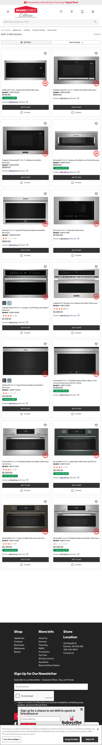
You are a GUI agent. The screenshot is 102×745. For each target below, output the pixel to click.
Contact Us (68, 653)
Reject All (90, 739)
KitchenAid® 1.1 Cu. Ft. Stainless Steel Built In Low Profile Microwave (76, 160)
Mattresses (19, 648)
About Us (43, 638)
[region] (51, 735)
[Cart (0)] (93, 11)
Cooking (27, 30)
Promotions (44, 651)
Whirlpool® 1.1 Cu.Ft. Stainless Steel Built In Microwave (20, 90)
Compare (27, 112)
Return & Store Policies (49, 665)
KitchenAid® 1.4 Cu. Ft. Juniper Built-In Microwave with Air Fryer (74, 462)
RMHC (42, 648)
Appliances (17, 30)
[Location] (72, 11)
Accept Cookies (71, 739)
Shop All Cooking (38, 30)
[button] (8, 11)
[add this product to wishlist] (45, 53)
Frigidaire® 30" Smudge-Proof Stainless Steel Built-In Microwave (75, 303)
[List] (61, 11)
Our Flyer (43, 655)
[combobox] (76, 42)
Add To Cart (25, 107)
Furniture (18, 641)
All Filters (27, 42)
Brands (17, 651)
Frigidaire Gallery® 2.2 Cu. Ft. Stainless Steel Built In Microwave (74, 90)
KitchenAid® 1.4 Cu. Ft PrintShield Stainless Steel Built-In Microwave (76, 538)
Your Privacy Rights (12, 739)
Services (43, 641)
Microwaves (52, 30)
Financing (43, 645)
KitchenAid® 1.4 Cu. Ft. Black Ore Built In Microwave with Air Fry (23, 538)
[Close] (98, 729)
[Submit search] (95, 22)
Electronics (19, 645)
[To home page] (26, 11)
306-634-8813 (70, 649)
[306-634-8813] (82, 11)
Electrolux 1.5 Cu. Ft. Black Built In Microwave (68, 230)
